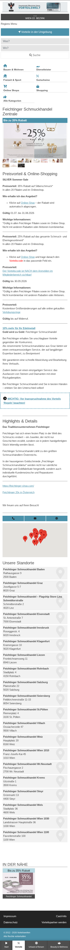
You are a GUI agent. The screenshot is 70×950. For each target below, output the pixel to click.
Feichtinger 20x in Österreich (18, 492)
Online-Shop (28, 202)
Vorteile (18, 947)
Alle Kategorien (12, 100)
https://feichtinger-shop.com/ (18, 486)
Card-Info (61, 916)
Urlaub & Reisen (36, 947)
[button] (25, 539)
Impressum (10, 916)
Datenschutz (11, 922)
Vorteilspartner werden (54, 922)
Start (6, 947)
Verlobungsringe (11, 312)
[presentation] (5, 140)
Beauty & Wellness (59, 947)
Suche (36, 55)
